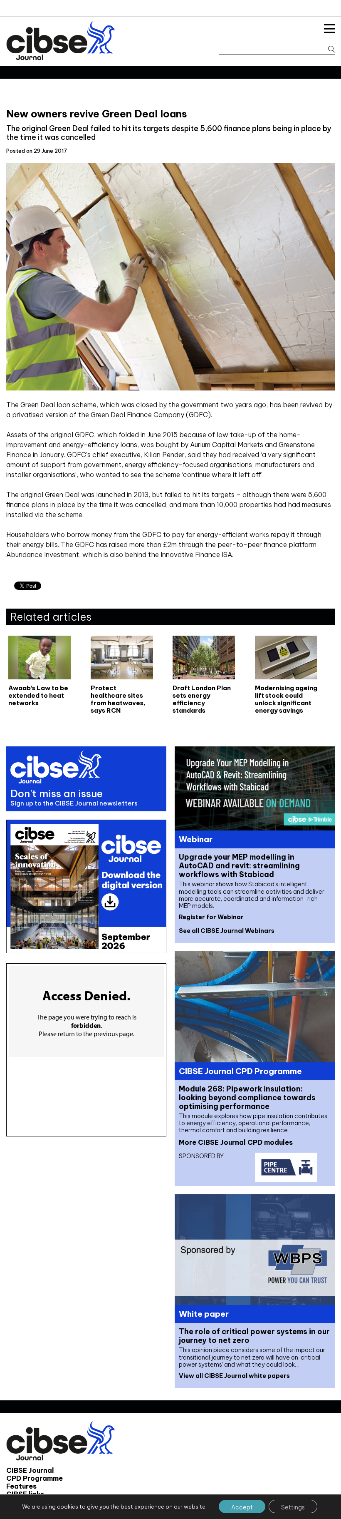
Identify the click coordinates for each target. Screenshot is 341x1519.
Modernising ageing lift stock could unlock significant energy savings (286, 699)
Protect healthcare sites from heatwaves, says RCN (118, 699)
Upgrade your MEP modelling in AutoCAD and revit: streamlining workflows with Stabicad (239, 865)
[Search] (327, 49)
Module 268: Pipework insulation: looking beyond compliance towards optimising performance (247, 1097)
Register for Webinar (211, 917)
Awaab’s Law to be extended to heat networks (38, 695)
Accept (242, 1507)
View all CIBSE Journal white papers (234, 1376)
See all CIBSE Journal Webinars (226, 931)
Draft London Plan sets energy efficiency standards (202, 699)
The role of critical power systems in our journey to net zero (254, 1336)
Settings (293, 1507)
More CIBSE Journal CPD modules (236, 1142)
